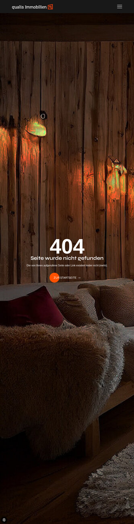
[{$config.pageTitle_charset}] (32, 6)
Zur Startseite (65, 277)
